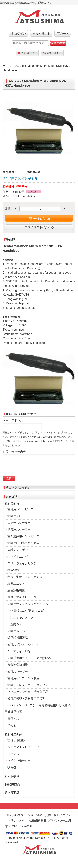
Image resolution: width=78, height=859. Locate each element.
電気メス (13, 718)
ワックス (13, 753)
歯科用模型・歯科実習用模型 (26, 698)
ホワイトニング (17, 556)
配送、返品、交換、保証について (49, 815)
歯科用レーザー (17, 671)
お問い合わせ (54, 53)
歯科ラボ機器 (16, 740)
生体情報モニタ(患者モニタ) (25, 610)
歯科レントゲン (17, 549)
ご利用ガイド (29, 53)
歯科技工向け (13, 734)
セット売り (12, 776)
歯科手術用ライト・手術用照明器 (29, 658)
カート (64, 33)
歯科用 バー (15, 516)
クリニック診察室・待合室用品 (27, 691)
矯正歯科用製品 (17, 637)
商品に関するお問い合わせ (20, 178)
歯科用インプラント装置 (23, 678)
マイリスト (43, 33)
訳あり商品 (12, 792)
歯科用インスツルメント (23, 644)
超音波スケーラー (19, 529)
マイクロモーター (19, 760)
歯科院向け (12, 503)
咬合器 (11, 767)
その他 (11, 725)
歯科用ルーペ (16, 630)
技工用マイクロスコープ (23, 746)
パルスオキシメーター (21, 617)
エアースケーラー (19, 522)
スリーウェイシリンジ (21, 563)
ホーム (7, 65)
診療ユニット (16, 583)
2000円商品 (12, 784)
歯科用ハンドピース (20, 509)
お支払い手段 (15, 815)
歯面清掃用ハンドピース (23, 536)
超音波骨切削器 (17, 664)
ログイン (20, 33)
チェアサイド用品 (19, 651)
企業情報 (27, 826)
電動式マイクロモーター (23, 597)
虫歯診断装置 (16, 590)
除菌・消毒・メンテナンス (24, 576)
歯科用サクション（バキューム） (29, 603)
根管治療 (13, 570)
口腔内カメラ (16, 624)
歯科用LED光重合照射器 (23, 543)
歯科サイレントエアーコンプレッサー (32, 685)
